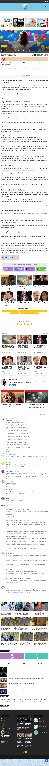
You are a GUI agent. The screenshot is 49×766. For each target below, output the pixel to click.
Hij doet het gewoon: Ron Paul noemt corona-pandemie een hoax (41, 613)
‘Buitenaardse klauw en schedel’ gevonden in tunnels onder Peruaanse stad (41, 643)
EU (28, 699)
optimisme (43, 310)
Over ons (3, 718)
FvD (31, 699)
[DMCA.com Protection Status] (8, 742)
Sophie (40, 718)
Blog (2, 726)
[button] (8, 269)
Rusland (10, 701)
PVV (7, 701)
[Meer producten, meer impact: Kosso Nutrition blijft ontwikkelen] (3, 669)
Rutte (15, 701)
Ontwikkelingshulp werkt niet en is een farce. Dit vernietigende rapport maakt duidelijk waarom (39, 628)
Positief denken (5, 227)
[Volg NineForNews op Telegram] (19, 269)
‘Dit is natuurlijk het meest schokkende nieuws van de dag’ (19, 672)
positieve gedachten (25, 312)
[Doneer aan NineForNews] (41, 269)
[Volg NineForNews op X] (30, 269)
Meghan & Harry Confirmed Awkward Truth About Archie (40, 302)
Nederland (35, 699)
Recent (24, 663)
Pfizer (45, 699)
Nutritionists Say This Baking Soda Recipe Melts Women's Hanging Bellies (24, 287)
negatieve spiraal (34, 310)
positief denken (14, 312)
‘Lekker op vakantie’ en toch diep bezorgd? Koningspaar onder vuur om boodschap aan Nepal (25, 678)
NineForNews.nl (9, 305)
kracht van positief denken (10, 310)
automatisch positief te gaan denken (26, 220)
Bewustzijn (7, 30)
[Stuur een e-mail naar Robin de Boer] (10, 386)
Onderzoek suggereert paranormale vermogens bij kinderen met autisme (26, 643)
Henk (40, 725)
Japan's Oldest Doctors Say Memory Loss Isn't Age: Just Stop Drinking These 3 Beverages (8, 287)
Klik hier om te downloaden (9, 257)
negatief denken (23, 310)
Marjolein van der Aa (43, 730)
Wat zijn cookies (4, 722)
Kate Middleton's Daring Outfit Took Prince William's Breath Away (24, 302)
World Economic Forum (38, 701)
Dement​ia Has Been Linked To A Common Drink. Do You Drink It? (40, 287)
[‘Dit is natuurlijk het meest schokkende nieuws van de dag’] (3, 674)
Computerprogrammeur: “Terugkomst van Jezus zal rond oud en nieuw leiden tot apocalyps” (21, 628)
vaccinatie (31, 701)
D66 (25, 699)
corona (3, 699)
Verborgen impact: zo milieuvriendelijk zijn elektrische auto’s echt (6, 613)
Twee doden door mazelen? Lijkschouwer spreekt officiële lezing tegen (21, 683)
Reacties (40, 663)
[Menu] (3, 7)
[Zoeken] (45, 7)
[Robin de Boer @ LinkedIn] (13, 386)
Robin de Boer (6, 50)
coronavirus (15, 699)
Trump (19, 701)
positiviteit (36, 312)
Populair (8, 663)
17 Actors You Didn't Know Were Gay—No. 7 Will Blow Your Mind (8, 302)
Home (3, 30)
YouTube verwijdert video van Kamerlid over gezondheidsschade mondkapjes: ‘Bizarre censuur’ (9, 643)
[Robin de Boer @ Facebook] (15, 386)
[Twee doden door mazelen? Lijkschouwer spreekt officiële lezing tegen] (3, 685)
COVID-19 (21, 699)
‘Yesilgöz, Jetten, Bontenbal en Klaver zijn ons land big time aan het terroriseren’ (23, 689)
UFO (22, 701)
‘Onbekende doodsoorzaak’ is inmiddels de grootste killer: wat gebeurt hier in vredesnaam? (22, 613)
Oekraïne (40, 699)
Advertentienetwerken (5, 728)
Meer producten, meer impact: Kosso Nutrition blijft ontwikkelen (20, 667)
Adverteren (3, 724)
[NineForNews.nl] (24, 6)
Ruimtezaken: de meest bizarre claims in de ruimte (6, 628)
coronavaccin (9, 699)
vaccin (26, 701)
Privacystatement (4, 720)
